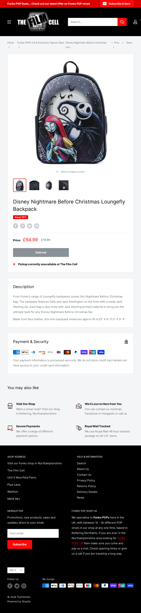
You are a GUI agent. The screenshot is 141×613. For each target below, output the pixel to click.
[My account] (135, 22)
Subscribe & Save (119, 3)
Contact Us (84, 474)
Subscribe (20, 544)
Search (81, 463)
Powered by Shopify (18, 601)
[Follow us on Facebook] (9, 585)
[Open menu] (9, 21)
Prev (116, 42)
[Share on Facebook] (15, 226)
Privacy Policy (86, 480)
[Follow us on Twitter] (16, 585)
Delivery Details (87, 492)
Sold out (40, 252)
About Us (83, 469)
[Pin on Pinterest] (22, 226)
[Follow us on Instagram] (23, 585)
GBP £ (12, 570)
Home (10, 42)
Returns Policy (86, 486)
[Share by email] (36, 226)
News (80, 497)
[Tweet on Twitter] (29, 226)
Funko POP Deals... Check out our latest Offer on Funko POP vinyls (48, 3)
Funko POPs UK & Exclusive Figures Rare (40, 42)
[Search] (122, 22)
